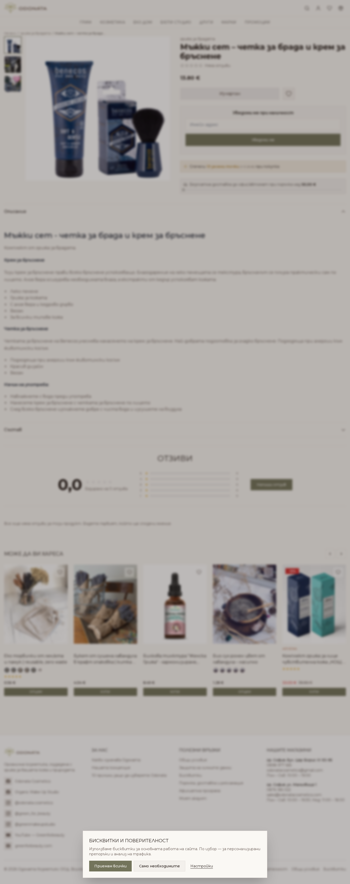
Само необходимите (159, 866)
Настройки (201, 866)
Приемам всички (110, 866)
